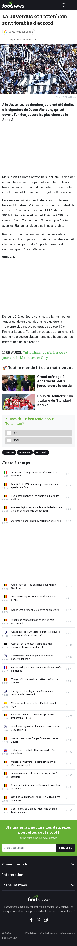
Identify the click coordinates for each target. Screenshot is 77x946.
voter (41, 39)
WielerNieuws (67, 933)
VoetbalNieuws (48, 933)
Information (13, 875)
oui (15, 433)
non (16, 440)
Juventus (9, 452)
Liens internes (14, 885)
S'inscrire (65, 847)
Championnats (15, 864)
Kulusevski (41, 452)
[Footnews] (38, 898)
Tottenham (24, 452)
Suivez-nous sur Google (20, 31)
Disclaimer (31, 933)
